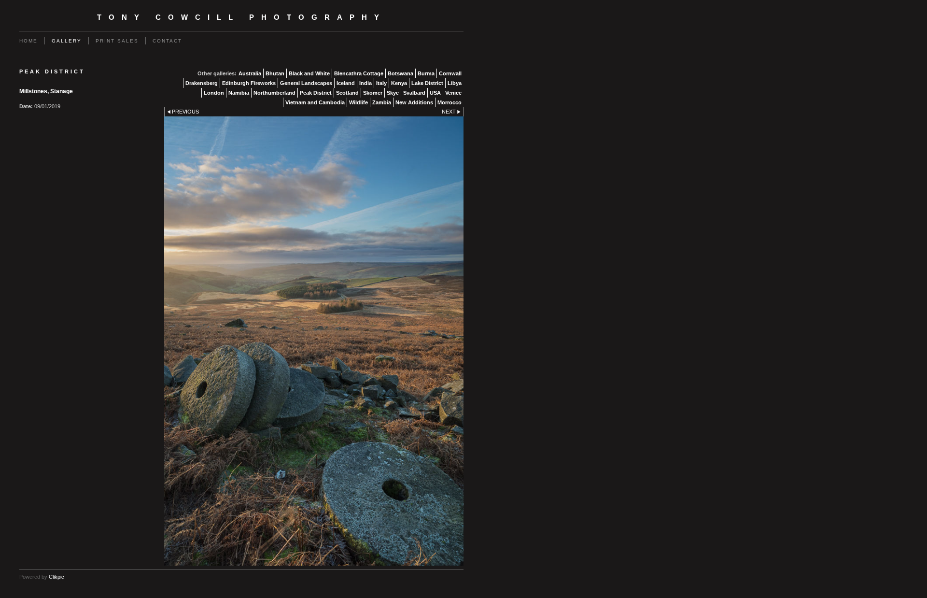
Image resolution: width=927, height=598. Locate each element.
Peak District (316, 93)
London (214, 93)
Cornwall (450, 73)
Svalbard (414, 93)
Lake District (427, 83)
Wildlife (358, 102)
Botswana (400, 73)
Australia (250, 73)
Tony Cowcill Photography (241, 17)
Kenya (399, 83)
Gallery (67, 40)
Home (28, 40)
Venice (453, 93)
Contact (167, 40)
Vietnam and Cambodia (315, 102)
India (365, 83)
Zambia (381, 102)
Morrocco (449, 102)
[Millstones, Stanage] (314, 341)
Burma (426, 73)
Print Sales (117, 40)
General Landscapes (306, 83)
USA (435, 93)
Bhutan (275, 73)
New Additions (414, 102)
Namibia (238, 93)
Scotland (347, 93)
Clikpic (56, 577)
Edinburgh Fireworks (249, 83)
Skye (393, 93)
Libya (455, 83)
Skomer (372, 93)
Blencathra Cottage (358, 73)
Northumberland (274, 93)
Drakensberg (201, 83)
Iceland (346, 83)
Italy (381, 83)
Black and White (309, 73)
